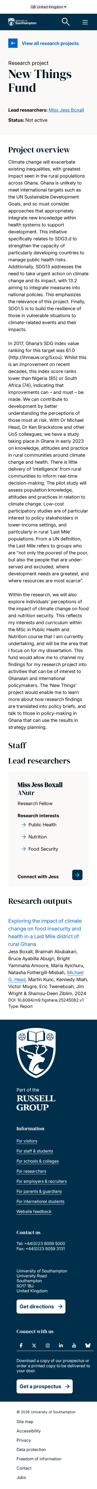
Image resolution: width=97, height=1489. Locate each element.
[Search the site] (66, 22)
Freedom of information (39, 1458)
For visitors (27, 1140)
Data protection (31, 1449)
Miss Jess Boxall (66, 110)
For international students (40, 1201)
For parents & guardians (39, 1191)
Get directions (37, 1306)
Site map (25, 1421)
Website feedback (34, 1211)
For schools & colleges (38, 1161)
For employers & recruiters (42, 1181)
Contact (24, 1468)
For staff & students (35, 1151)
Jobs (21, 1477)
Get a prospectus (40, 1386)
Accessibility (29, 1430)
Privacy (24, 1440)
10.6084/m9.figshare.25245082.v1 (50, 1000)
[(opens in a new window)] (21, 1345)
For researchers (31, 1171)
